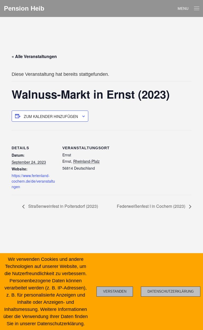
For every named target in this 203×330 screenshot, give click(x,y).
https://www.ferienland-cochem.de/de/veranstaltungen (33, 181)
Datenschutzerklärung (170, 291)
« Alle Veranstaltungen (34, 56)
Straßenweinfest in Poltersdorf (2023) (62, 206)
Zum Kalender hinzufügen (51, 116)
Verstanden (114, 291)
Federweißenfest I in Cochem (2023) (151, 206)
